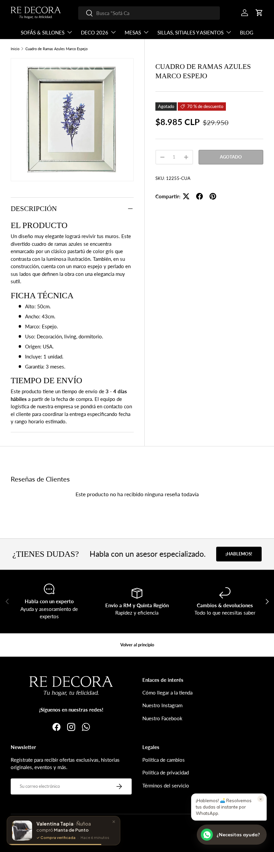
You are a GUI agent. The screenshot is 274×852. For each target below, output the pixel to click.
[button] (259, 12)
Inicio (15, 48)
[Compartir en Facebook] (199, 196)
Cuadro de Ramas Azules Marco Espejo (56, 48)
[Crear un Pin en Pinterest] (213, 196)
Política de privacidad (165, 772)
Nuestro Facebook (162, 718)
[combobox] (149, 13)
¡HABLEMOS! (239, 553)
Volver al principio (137, 644)
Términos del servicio (165, 785)
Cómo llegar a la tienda (167, 692)
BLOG (246, 32)
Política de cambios (163, 760)
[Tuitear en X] (186, 196)
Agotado (231, 156)
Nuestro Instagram (162, 705)
